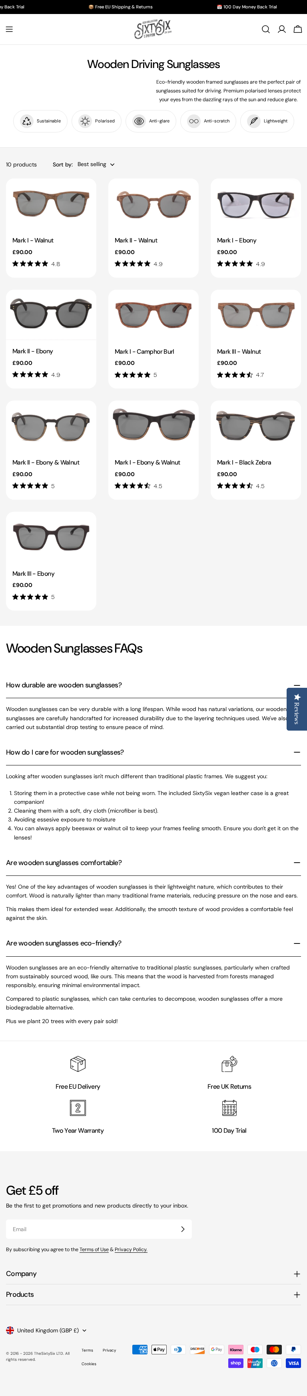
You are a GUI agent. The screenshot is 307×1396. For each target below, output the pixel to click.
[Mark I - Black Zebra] (256, 426)
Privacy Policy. (131, 1249)
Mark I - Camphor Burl (144, 351)
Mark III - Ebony (33, 573)
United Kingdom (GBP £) (48, 1330)
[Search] (266, 29)
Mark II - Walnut (136, 240)
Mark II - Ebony (32, 351)
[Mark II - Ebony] (51, 315)
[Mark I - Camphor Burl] (153, 315)
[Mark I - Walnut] (51, 203)
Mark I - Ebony (236, 240)
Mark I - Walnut (33, 240)
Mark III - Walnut (239, 351)
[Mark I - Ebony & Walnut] (153, 426)
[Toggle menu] (9, 29)
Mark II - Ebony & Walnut (45, 462)
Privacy (109, 1350)
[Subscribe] (182, 1229)
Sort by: (63, 164)
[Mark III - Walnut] (256, 315)
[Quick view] (84, 196)
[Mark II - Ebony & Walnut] (51, 426)
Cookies (89, 1363)
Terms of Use (94, 1249)
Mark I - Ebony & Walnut (147, 462)
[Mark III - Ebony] (51, 537)
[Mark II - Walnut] (153, 203)
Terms (87, 1350)
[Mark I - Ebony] (256, 203)
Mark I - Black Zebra (244, 462)
